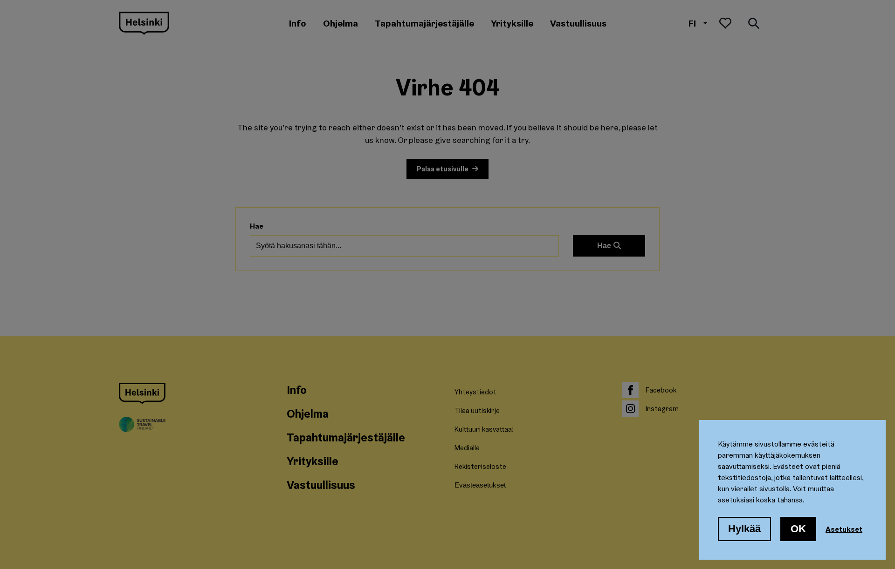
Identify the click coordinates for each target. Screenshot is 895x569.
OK (798, 529)
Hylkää (744, 529)
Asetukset (844, 529)
